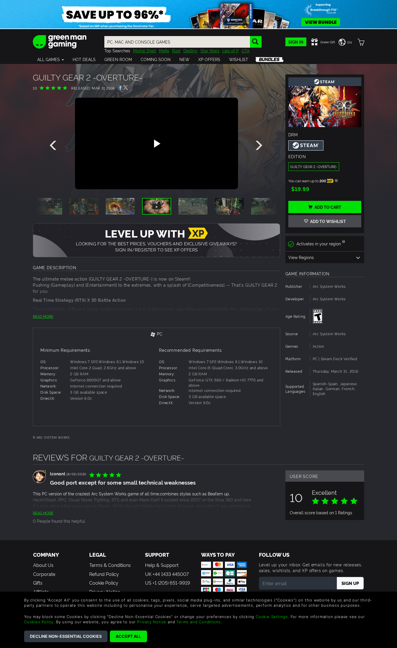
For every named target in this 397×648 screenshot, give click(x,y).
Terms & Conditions (110, 565)
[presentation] (54, 145)
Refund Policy (104, 574)
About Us (43, 565)
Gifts (37, 582)
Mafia (164, 50)
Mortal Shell (144, 50)
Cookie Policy (103, 582)
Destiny (190, 50)
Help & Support (161, 565)
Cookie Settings (272, 616)
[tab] (156, 334)
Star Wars (210, 50)
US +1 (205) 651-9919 (167, 582)
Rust (176, 50)
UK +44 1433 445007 (167, 574)
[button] (50, 59)
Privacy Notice (151, 622)
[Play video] (156, 143)
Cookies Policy (38, 622)
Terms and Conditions (198, 622)
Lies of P (230, 50)
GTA (245, 50)
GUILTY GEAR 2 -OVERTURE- (313, 166)
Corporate (44, 574)
